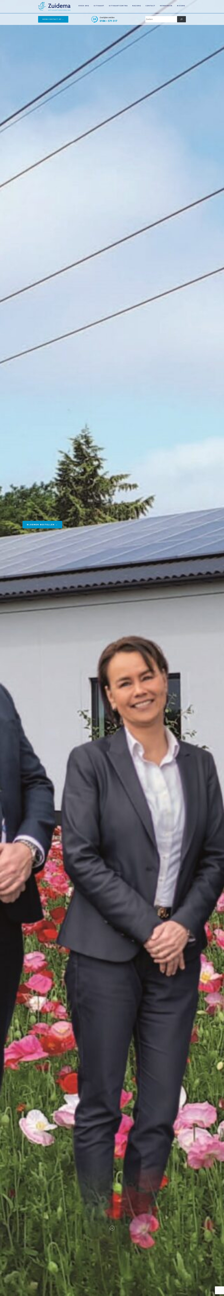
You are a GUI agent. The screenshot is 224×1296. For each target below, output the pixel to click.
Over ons (83, 5)
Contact (150, 5)
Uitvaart (99, 5)
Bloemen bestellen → (42, 524)
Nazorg (136, 5)
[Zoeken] (181, 19)
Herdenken (166, 5)
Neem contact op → (53, 19)
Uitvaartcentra (118, 5)
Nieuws (181, 5)
